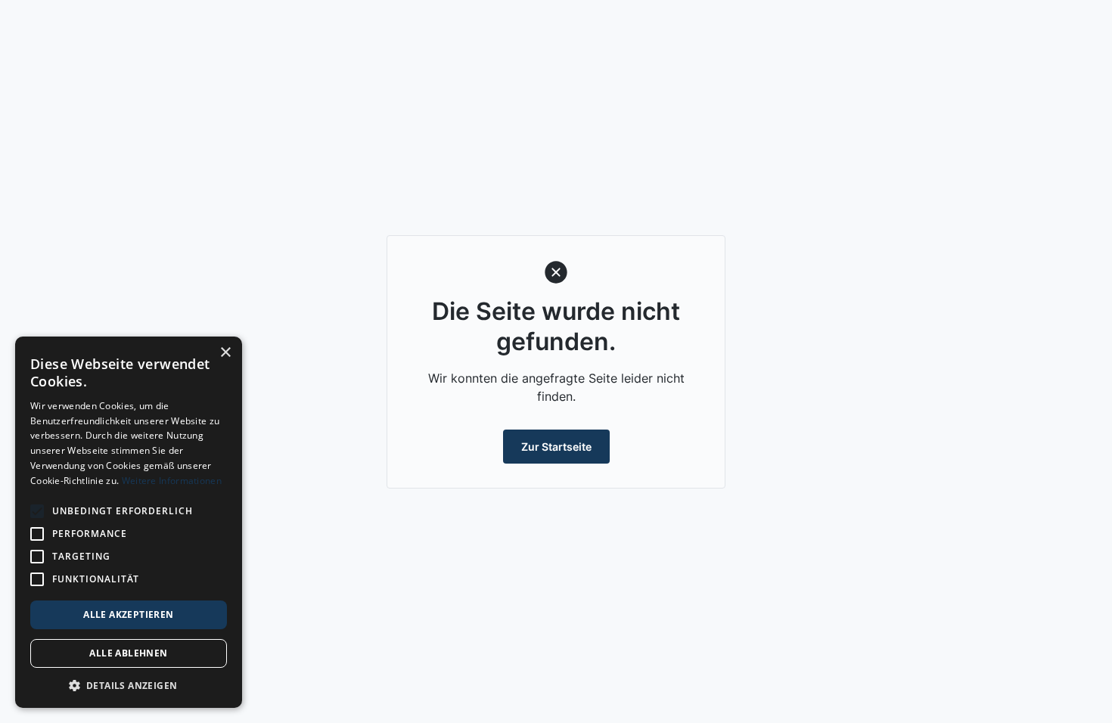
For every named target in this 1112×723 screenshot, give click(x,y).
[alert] (128, 522)
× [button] (225, 352)
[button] (128, 685)
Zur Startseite (556, 446)
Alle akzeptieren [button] (128, 614)
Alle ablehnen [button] (128, 653)
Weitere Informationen (172, 480)
